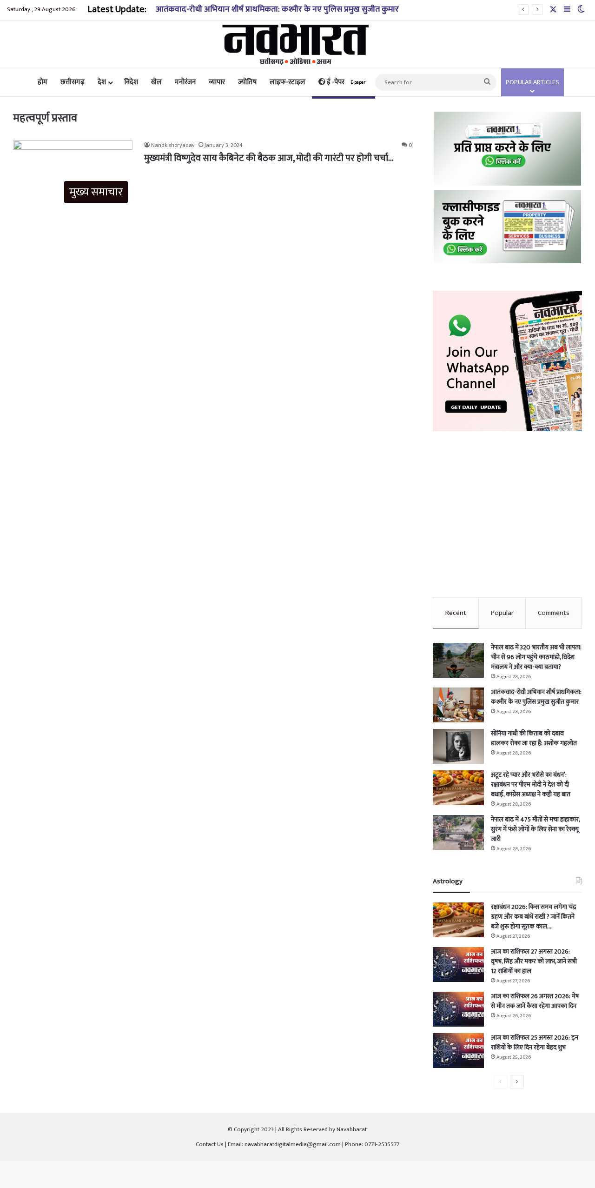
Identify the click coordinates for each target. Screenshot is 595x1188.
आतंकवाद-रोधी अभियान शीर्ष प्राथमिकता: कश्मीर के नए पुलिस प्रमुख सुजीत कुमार (277, 9)
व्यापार (217, 82)
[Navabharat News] (297, 44)
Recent (455, 613)
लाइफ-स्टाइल (287, 82)
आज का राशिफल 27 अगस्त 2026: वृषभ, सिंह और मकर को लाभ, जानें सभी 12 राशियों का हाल (534, 961)
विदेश (131, 82)
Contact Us (210, 1144)
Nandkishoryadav (173, 145)
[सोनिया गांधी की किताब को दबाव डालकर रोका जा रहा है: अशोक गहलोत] (458, 746)
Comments (553, 613)
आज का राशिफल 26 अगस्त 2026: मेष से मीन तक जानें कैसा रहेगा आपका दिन (535, 1001)
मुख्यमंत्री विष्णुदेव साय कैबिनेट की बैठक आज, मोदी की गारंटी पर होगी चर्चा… (269, 158)
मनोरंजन (185, 82)
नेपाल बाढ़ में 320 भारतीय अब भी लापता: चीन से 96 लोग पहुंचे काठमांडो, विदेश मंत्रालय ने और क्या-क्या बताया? (536, 657)
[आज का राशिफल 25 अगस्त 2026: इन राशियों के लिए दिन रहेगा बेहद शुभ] (458, 1050)
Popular (502, 613)
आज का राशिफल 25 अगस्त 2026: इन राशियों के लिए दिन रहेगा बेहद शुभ (534, 1042)
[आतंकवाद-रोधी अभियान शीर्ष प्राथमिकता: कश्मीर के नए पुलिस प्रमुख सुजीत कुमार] (458, 704)
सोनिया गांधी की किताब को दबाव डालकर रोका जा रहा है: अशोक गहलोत (534, 738)
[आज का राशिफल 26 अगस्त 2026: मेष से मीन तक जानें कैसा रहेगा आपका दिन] (458, 1009)
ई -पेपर (345, 82)
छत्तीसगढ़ (72, 82)
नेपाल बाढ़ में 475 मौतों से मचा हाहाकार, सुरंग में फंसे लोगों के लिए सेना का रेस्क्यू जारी (535, 829)
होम (42, 82)
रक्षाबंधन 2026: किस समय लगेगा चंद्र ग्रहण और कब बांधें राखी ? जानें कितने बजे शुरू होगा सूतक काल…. (533, 916)
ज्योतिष (247, 82)
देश (102, 82)
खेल (156, 82)
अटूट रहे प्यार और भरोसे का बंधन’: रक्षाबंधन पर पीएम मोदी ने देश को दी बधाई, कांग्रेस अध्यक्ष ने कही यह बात (530, 784)
